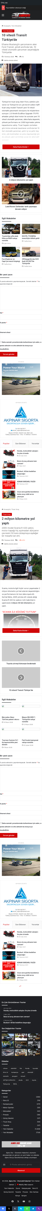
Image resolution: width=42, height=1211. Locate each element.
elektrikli (13, 1068)
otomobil (30, 1072)
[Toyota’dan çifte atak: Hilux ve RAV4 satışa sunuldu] (11, 229)
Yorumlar (35, 443)
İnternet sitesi (5, 332)
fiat (21, 1068)
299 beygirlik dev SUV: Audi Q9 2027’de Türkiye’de (30, 261)
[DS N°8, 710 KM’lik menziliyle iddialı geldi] (31, 229)
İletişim (24, 1196)
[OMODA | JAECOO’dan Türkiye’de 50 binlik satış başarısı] (8, 1037)
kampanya (14, 1072)
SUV (27, 1080)
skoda (21, 1080)
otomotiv (6, 1076)
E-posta (3, 322)
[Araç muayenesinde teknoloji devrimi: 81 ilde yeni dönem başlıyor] (8, 1052)
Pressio (6, 1115)
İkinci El (6, 1100)
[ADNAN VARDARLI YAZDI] (8, 484)
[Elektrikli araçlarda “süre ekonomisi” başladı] (21, 1044)
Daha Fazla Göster (20, 147)
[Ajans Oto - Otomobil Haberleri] (21, 15)
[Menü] (3, 15)
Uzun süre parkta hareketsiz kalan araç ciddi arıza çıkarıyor (28, 494)
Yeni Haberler (8, 1129)
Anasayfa (6, 26)
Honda (27, 1068)
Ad (1, 313)
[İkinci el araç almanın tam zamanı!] (8, 464)
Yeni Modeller (17, 26)
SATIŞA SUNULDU (9, 1080)
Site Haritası (34, 1192)
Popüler (6, 443)
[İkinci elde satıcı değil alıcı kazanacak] (21, 1037)
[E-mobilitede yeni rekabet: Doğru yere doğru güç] (8, 1044)
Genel (5, 1097)
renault (23, 1076)
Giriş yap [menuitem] (4, 3)
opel (22, 1072)
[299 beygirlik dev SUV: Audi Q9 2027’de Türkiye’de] (31, 252)
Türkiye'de (6, 1084)
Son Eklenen (20, 443)
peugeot (14, 1076)
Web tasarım (28, 1185)
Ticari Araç (7, 1122)
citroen (5, 1068)
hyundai (35, 1068)
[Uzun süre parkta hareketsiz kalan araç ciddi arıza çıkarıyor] (8, 495)
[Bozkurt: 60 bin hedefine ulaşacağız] (8, 474)
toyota (34, 1080)
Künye (17, 1196)
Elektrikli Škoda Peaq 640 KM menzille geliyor (22, 8)
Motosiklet (7, 1111)
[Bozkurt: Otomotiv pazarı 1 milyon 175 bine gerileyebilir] (34, 1037)
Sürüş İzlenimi (8, 1118)
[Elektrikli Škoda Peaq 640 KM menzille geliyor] (21, 1052)
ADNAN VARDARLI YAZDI (26, 481)
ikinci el (5, 1072)
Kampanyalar (8, 1104)
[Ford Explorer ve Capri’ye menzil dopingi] (11, 252)
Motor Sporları (8, 1107)
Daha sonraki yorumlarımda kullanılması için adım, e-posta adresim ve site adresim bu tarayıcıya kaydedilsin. (21, 345)
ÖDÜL (15, 1084)
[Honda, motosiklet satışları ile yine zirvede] (8, 454)
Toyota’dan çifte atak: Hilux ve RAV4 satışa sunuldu (10, 238)
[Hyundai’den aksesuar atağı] (34, 1044)
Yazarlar (6, 1125)
